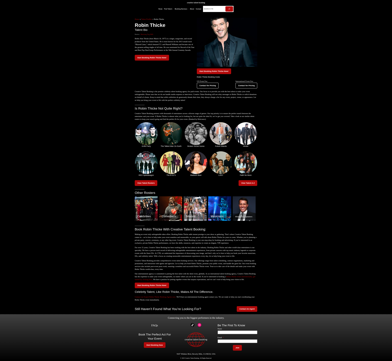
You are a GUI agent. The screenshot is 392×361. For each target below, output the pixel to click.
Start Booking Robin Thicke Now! (151, 58)
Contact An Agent (247, 309)
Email (221, 337)
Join (237, 348)
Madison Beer (196, 175)
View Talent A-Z (248, 183)
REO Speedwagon (146, 175)
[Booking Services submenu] (187, 8)
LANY (220, 175)
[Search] (229, 9)
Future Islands (221, 146)
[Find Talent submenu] (172, 8)
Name (220, 329)
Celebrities (144, 216)
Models (190, 216)
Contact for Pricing (207, 86)
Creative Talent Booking (196, 3)
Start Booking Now (154, 345)
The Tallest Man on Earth (171, 146)
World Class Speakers (243, 217)
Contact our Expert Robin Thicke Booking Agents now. (155, 297)
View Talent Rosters (146, 183)
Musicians (143, 34)
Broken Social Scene (195, 146)
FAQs (154, 325)
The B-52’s (171, 175)
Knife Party (146, 146)
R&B (151, 34)
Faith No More (246, 175)
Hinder (245, 146)
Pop (148, 34)
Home (137, 19)
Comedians (169, 216)
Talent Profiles (146, 19)
